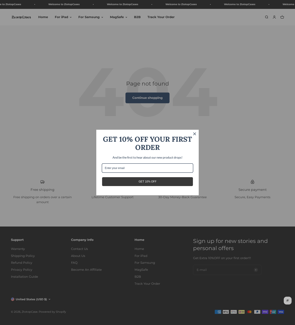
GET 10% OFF (148, 181)
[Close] (195, 134)
